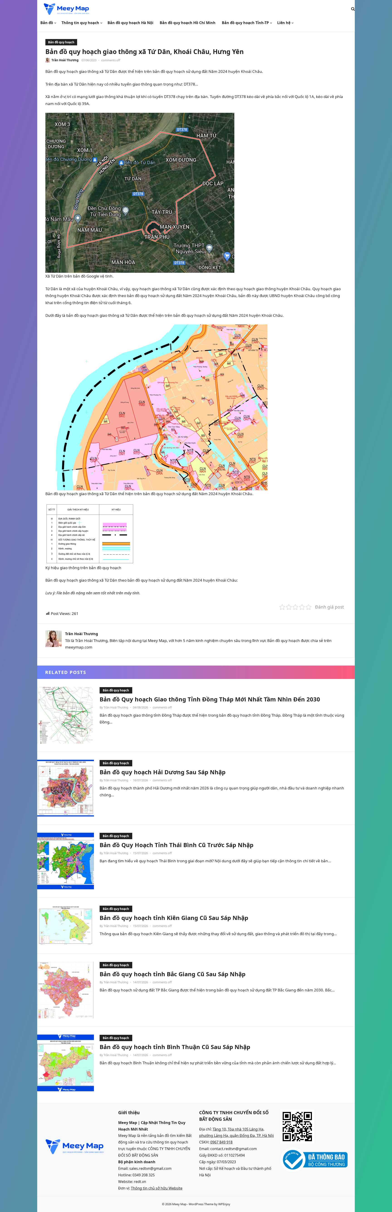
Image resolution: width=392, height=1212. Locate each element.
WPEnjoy (224, 1204)
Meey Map (179, 1204)
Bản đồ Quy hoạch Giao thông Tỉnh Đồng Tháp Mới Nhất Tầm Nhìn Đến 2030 (210, 699)
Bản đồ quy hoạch (61, 42)
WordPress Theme (201, 1204)
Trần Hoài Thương (64, 60)
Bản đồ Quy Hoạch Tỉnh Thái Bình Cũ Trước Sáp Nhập (176, 845)
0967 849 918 (221, 1142)
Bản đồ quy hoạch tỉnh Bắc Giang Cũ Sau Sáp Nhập (172, 974)
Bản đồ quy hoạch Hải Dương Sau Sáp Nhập (162, 772)
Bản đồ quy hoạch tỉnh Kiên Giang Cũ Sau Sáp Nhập (174, 918)
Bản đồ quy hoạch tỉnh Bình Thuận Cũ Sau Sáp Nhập (175, 1047)
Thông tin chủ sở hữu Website (156, 1188)
